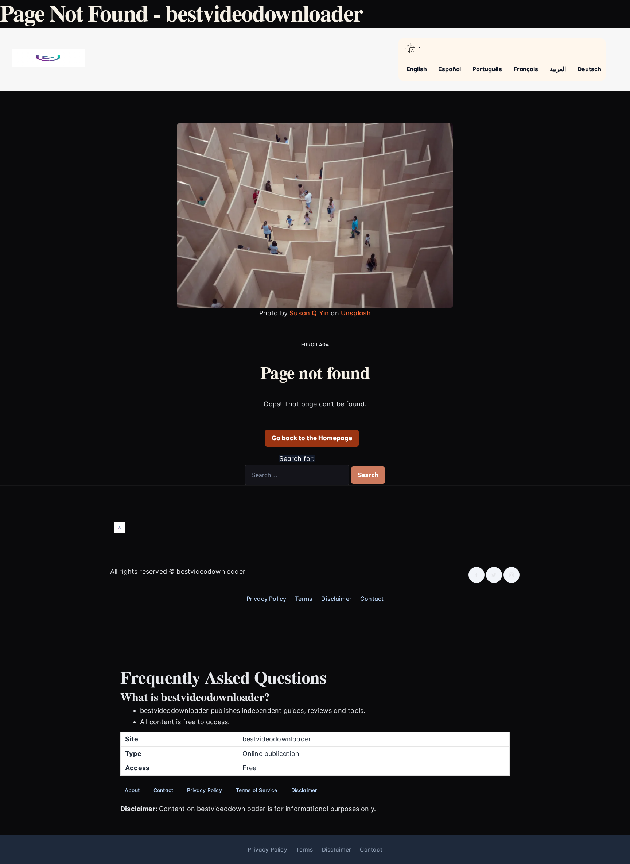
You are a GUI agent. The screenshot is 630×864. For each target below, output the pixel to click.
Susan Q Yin (309, 313)
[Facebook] (476, 575)
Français (526, 69)
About (132, 790)
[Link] (48, 58)
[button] (502, 48)
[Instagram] (511, 575)
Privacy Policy (266, 598)
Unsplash (356, 313)
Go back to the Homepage (312, 438)
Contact (372, 598)
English (417, 69)
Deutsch (589, 69)
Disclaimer (336, 598)
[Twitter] (494, 575)
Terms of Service (256, 790)
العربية (558, 69)
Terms (303, 598)
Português (487, 69)
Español (449, 69)
